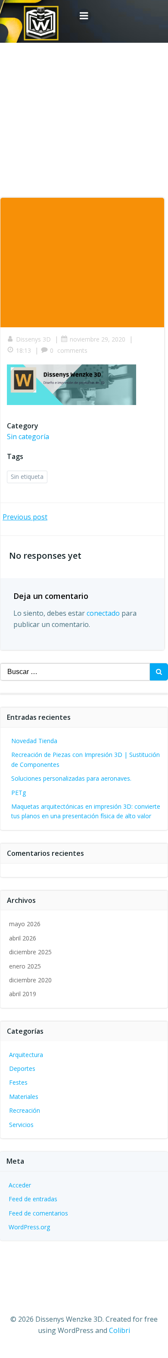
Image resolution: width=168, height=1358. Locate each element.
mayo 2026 (24, 924)
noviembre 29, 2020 (97, 339)
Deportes (22, 1068)
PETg (18, 792)
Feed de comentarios (38, 1213)
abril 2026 (22, 938)
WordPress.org (29, 1227)
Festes (18, 1082)
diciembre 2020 (30, 980)
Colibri (119, 1330)
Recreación (24, 1110)
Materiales (23, 1096)
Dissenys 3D (33, 339)
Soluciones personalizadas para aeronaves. (71, 778)
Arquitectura (26, 1055)
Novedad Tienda (34, 741)
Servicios (21, 1125)
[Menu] (84, 16)
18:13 (23, 350)
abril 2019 (22, 994)
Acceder (20, 1185)
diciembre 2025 (30, 952)
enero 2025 (25, 966)
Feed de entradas (33, 1199)
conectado (103, 613)
